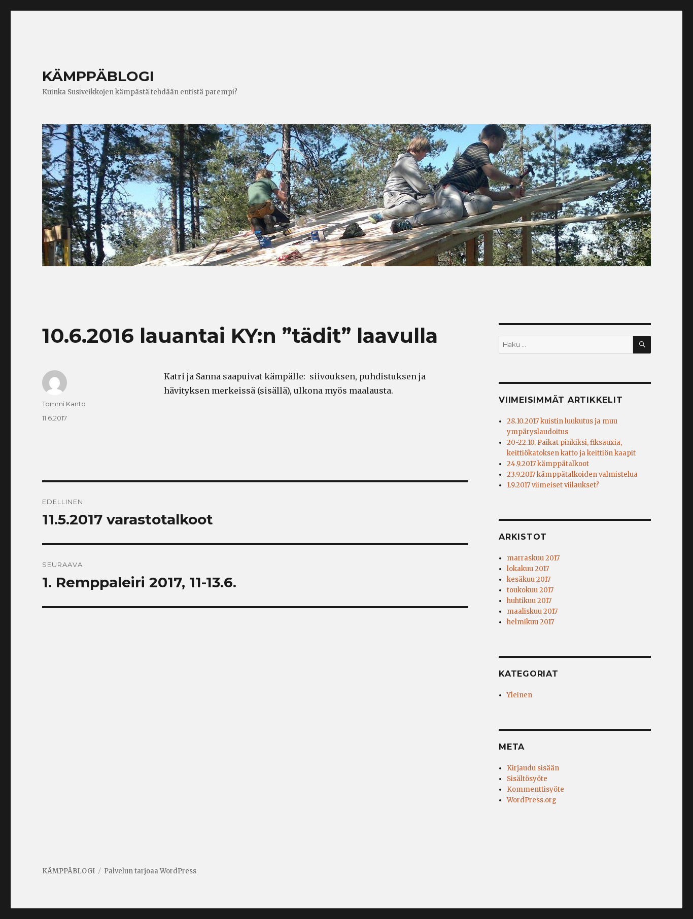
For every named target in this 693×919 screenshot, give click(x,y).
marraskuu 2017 (533, 558)
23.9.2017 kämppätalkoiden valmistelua (572, 474)
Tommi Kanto (64, 404)
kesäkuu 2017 (528, 579)
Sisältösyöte (527, 778)
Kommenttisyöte (535, 789)
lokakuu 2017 (528, 568)
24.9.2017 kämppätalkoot (548, 464)
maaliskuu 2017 (532, 611)
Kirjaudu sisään (533, 768)
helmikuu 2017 (530, 622)
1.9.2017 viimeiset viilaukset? (553, 485)
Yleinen (519, 695)
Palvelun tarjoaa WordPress (150, 871)
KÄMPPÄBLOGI (98, 76)
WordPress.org (532, 800)
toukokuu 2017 (530, 590)
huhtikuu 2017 (529, 600)
